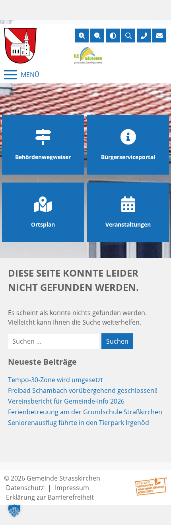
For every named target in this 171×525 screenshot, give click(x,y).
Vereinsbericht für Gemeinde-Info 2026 (66, 401)
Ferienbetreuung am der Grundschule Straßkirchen (85, 412)
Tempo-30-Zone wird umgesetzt (55, 379)
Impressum (72, 487)
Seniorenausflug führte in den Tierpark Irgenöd (78, 422)
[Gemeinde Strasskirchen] (20, 45)
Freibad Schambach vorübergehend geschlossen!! (82, 390)
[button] (14, 510)
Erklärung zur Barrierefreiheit (50, 497)
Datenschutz (25, 487)
